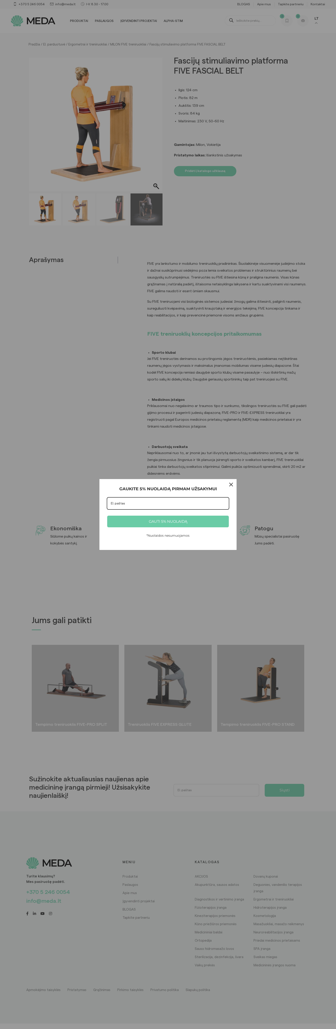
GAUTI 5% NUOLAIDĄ (168, 521)
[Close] (231, 484)
